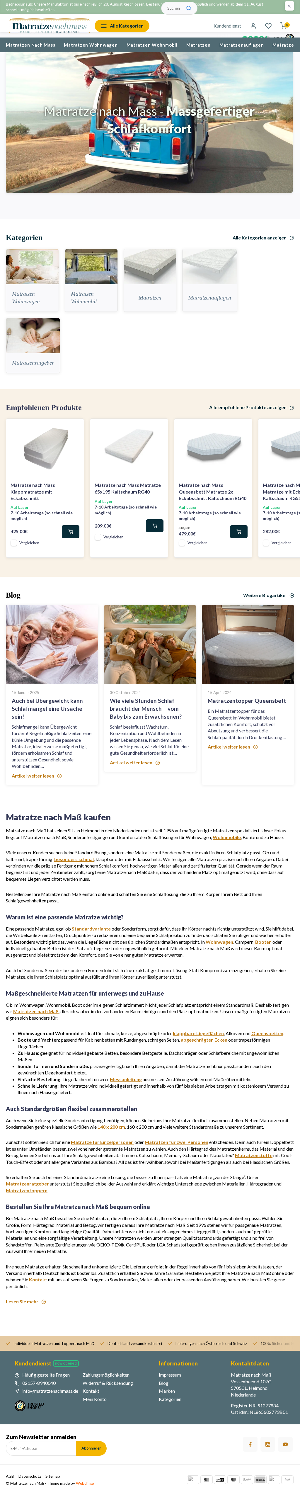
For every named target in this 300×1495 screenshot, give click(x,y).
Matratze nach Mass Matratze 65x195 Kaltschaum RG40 (128, 488)
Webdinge (85, 1483)
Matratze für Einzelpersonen (102, 1142)
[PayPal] (193, 1479)
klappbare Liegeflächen (198, 1033)
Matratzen (198, 44)
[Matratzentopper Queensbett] (248, 644)
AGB (10, 1476)
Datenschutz (29, 1476)
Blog (163, 1383)
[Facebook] (250, 1444)
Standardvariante (91, 928)
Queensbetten (267, 1033)
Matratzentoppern (26, 1190)
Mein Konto (95, 1399)
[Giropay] (220, 1479)
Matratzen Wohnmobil (152, 44)
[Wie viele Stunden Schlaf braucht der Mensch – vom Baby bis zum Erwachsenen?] (150, 644)
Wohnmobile (227, 837)
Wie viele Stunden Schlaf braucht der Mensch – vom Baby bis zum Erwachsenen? (146, 708)
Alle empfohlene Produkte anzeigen (248, 407)
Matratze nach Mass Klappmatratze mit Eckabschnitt (33, 491)
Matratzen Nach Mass (30, 44)
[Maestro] (233, 1479)
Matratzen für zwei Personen (176, 1142)
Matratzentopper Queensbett (247, 700)
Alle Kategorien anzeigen (260, 237)
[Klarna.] (260, 1479)
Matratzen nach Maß (36, 1011)
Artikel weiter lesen (33, 775)
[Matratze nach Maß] (49, 26)
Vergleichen (29, 542)
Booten (263, 942)
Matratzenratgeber (33, 363)
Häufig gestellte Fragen (46, 1374)
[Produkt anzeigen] (70, 531)
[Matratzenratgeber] (33, 335)
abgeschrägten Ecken (204, 1039)
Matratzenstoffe (253, 1155)
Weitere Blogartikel (265, 595)
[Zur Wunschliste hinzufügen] (75, 427)
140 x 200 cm (111, 1127)
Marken (167, 1391)
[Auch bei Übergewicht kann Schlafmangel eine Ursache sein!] (52, 644)
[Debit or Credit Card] (274, 1479)
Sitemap (52, 1476)
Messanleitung (126, 1079)
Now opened (66, 1363)
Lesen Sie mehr (22, 1301)
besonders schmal (74, 859)
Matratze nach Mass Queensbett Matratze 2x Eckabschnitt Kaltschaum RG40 (212, 491)
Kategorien (170, 1399)
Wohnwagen (219, 942)
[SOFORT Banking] (247, 1479)
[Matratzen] (150, 266)
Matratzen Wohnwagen (90, 44)
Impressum (170, 1374)
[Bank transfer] (287, 1479)
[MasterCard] (206, 1479)
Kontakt (38, 1279)
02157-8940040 (39, 1383)
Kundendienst (227, 25)
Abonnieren (91, 1448)
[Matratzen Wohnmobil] (91, 266)
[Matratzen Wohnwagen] (32, 266)
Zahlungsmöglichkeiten (106, 1374)
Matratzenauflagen (241, 44)
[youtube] (285, 1444)
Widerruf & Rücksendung (108, 1383)
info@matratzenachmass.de (50, 1391)
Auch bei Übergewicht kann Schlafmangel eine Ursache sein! (47, 708)
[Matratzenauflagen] (210, 266)
